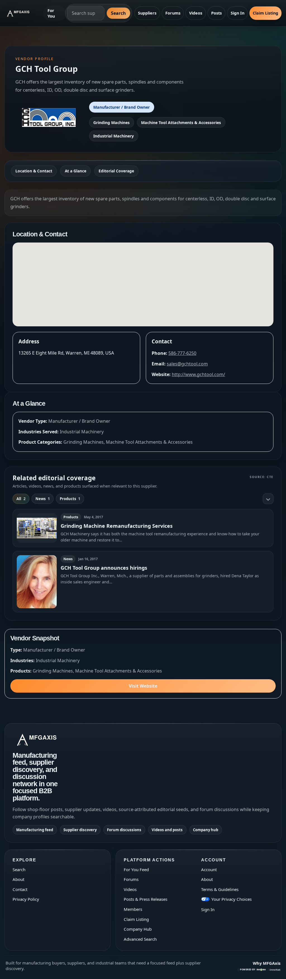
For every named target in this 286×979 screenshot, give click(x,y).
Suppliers (147, 13)
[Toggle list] (268, 498)
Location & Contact (33, 171)
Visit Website (143, 686)
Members (133, 909)
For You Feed (136, 869)
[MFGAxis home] (21, 13)
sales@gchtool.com (187, 364)
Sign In (237, 13)
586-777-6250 (182, 353)
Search (118, 13)
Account (209, 869)
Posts (216, 13)
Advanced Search (140, 939)
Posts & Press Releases (145, 899)
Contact (20, 889)
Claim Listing (265, 13)
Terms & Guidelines (220, 889)
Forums (172, 13)
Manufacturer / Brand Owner (121, 107)
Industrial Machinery (113, 136)
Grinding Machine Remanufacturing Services (117, 525)
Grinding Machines (111, 122)
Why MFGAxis (266, 963)
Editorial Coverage (116, 171)
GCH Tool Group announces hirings (104, 567)
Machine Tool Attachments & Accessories (181, 122)
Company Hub (138, 929)
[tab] (21, 499)
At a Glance (75, 171)
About (18, 879)
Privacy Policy (26, 899)
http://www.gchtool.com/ (198, 374)
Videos (195, 13)
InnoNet (275, 969)
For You (51, 13)
